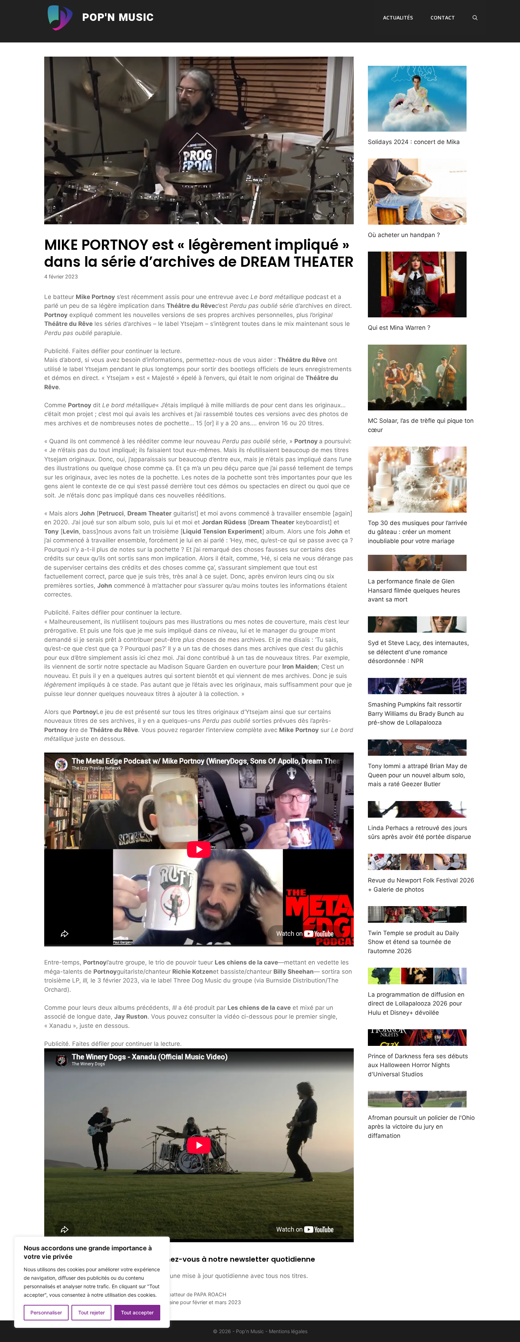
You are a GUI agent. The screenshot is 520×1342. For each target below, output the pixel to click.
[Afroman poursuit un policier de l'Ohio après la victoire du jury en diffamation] (417, 1102)
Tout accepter (137, 1312)
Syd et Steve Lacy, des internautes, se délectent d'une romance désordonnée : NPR (418, 651)
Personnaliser (46, 1312)
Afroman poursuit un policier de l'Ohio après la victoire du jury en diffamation (421, 1126)
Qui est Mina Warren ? (399, 327)
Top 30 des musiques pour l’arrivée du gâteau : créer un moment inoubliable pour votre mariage (417, 532)
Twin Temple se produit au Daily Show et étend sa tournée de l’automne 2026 (413, 942)
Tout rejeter (91, 1312)
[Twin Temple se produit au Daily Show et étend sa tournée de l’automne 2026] (417, 917)
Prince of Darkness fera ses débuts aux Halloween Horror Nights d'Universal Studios (418, 1065)
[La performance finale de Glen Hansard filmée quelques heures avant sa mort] (417, 566)
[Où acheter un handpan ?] (417, 219)
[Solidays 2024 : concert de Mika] (417, 126)
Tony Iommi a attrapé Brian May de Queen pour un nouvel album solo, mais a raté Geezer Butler (417, 775)
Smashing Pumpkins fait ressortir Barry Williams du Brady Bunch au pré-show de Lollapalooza (416, 713)
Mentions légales (288, 1331)
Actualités (398, 17)
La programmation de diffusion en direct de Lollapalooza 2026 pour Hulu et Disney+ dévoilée (416, 1003)
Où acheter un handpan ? (404, 234)
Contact (443, 17)
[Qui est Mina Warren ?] (417, 312)
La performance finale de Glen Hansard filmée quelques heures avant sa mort (414, 590)
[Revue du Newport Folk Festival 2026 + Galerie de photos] (417, 865)
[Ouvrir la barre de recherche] (475, 17)
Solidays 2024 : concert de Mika (414, 141)
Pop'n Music (118, 17)
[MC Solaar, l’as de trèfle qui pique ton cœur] (417, 405)
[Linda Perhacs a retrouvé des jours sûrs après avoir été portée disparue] (417, 812)
